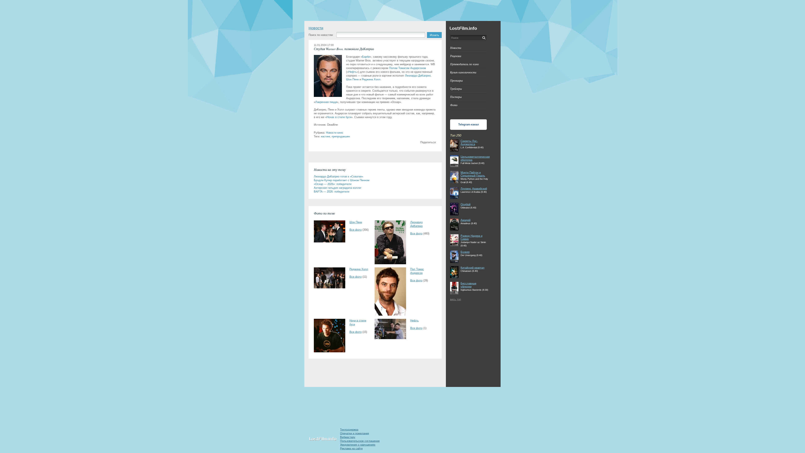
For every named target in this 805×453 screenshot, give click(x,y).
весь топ (455, 299)
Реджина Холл (371, 79)
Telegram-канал (468, 124)
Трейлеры (456, 89)
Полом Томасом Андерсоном (407, 68)
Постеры (456, 97)
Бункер (465, 252)
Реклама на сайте (351, 448)
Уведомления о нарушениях (357, 444)
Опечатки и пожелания (354, 433)
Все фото (355, 229)
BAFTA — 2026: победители (331, 191)
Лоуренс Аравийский (474, 188)
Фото (453, 105)
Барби (366, 56)
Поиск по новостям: (321, 34)
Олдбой (465, 204)
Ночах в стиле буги (339, 117)
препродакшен (341, 136)
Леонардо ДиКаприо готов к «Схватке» (338, 176)
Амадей (465, 220)
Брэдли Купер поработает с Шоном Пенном (341, 180)
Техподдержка (349, 429)
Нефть (352, 71)
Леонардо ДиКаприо (418, 75)
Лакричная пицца (326, 102)
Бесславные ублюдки (468, 285)
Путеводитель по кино (464, 64)
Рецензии (455, 56)
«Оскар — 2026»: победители (332, 184)
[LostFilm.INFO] (402, 10)
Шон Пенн (352, 79)
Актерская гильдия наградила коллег (337, 187)
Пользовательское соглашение (360, 441)
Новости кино (334, 132)
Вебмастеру (347, 437)
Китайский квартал (472, 267)
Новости (316, 28)
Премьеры (456, 80)
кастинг (325, 136)
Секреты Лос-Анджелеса (469, 142)
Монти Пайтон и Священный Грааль (473, 174)
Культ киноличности (463, 72)
